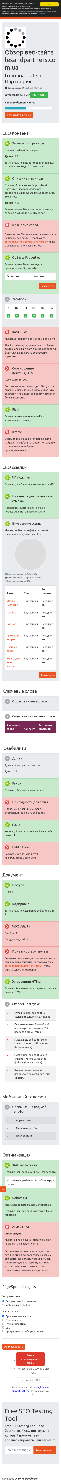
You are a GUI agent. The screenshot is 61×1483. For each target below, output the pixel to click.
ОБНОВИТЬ (39, 95)
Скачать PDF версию (19, 115)
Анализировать (13, 1346)
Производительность (18, 1316)
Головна (11, 612)
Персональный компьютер (21, 1301)
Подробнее (41, 13)
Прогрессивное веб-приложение (24, 1331)
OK (49, 4)
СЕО (7, 1327)
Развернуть (47, 286)
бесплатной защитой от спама (23, 965)
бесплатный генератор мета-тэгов (25, 241)
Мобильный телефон (17, 1305)
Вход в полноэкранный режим (30, 1359)
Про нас (11, 624)
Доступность (13, 1320)
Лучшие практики (15, 1324)
